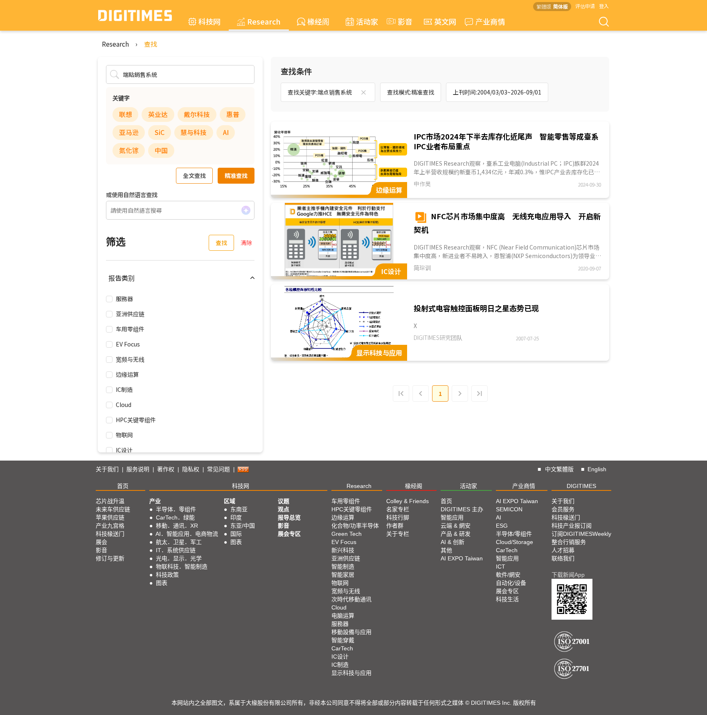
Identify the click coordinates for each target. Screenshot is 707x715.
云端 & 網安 (456, 525)
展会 (101, 542)
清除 (246, 242)
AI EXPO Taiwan (462, 558)
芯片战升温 (110, 501)
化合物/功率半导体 (355, 525)
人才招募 (563, 550)
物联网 (124, 435)
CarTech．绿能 (175, 517)
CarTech (342, 648)
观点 (283, 509)
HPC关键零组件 (136, 420)
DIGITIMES (581, 486)
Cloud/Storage (514, 542)
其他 (446, 550)
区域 (229, 501)
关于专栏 (397, 534)
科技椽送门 (110, 534)
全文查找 (194, 175)
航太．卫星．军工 (179, 542)
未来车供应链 (113, 509)
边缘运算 (127, 374)
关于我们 (107, 469)
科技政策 (167, 574)
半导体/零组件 (514, 534)
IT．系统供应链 (176, 550)
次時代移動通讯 (351, 599)
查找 (150, 44)
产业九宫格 (110, 525)
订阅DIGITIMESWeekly (581, 534)
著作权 (165, 469)
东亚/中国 (242, 525)
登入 (604, 5)
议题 (283, 501)
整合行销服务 (569, 542)
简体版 (560, 6)
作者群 (394, 525)
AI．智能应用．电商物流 (186, 534)
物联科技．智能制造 (181, 566)
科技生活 (507, 599)
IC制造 (124, 389)
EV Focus (128, 344)
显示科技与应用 (351, 673)
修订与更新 (110, 558)
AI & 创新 (452, 542)
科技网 (209, 21)
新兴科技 (342, 550)
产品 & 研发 (456, 534)
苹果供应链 (110, 517)
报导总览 (289, 517)
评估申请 (585, 5)
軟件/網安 (508, 574)
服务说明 (137, 469)
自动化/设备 (511, 583)
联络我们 (563, 558)
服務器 (124, 299)
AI (498, 517)
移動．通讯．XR (177, 525)
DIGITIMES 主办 (462, 509)
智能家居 (342, 574)
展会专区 (289, 534)
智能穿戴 (342, 640)
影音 (401, 21)
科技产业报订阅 (572, 525)
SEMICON (509, 509)
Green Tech (346, 534)
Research (264, 21)
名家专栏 (397, 509)
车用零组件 (130, 329)
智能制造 (342, 566)
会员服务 (563, 509)
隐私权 (190, 469)
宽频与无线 (130, 359)
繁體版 (543, 6)
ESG (502, 525)
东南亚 (239, 509)
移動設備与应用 (351, 632)
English (597, 469)
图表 (161, 583)
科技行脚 (397, 517)
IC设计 (124, 450)
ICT (500, 566)
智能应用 (452, 517)
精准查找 (236, 175)
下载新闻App (568, 574)
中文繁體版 (559, 469)
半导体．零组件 (176, 509)
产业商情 (490, 21)
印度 (236, 517)
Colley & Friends (407, 501)
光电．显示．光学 (179, 558)
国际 (236, 534)
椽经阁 (318, 21)
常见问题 (218, 469)
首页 (122, 486)
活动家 (367, 21)
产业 (155, 501)
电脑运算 (342, 615)
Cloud (123, 404)
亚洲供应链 (130, 314)
